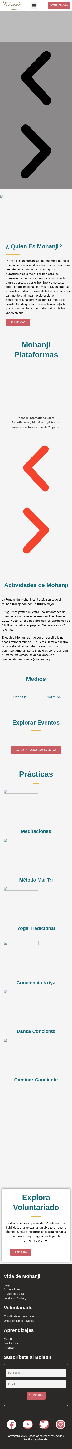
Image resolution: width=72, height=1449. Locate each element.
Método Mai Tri (36, 880)
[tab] (19, 697)
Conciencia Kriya (36, 982)
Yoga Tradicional (36, 928)
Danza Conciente (36, 1031)
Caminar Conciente (36, 1079)
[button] (34, 5)
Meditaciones (36, 831)
